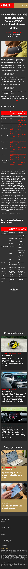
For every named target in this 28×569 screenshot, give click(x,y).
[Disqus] (14, 310)
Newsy (20, 32)
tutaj (17, 100)
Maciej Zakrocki (15, 36)
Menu (23, 5)
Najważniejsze (11, 32)
